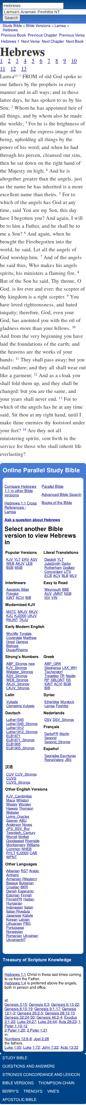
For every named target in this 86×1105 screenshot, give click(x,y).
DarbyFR (51, 734)
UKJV (32, 616)
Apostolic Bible (19, 1100)
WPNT (11, 857)
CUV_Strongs (26, 774)
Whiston (22, 800)
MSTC (11, 612)
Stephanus (52, 668)
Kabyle (27, 915)
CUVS (11, 778)
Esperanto (26, 891)
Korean (11, 919)
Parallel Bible (53, 486)
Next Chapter (53, 41)
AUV (48, 594)
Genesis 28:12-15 (60, 1013)
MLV (73, 576)
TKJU (23, 620)
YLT (17, 559)
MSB (18, 568)
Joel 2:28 (41, 1039)
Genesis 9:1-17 (47, 1009)
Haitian (28, 899)
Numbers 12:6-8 (18, 1039)
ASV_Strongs (16, 676)
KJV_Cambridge (19, 796)
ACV (56, 576)
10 (74, 60)
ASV (34, 559)
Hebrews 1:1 (15, 975)
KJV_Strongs (16, 668)
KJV (9, 559)
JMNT (58, 594)
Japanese (13, 915)
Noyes (27, 825)
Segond (50, 738)
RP (46, 680)
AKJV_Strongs (17, 684)
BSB (9, 568)
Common (13, 849)
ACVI (20, 598)
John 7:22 (50, 1047)
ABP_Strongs (16, 664)
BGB (67, 684)
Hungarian (14, 903)
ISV (47, 598)
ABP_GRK (52, 664)
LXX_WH (69, 668)
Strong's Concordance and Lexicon (41, 1075)
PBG (27, 923)
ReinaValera (54, 760)
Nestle (70, 676)
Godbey (69, 568)
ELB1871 (13, 736)
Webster (12, 812)
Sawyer (12, 820)
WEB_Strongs (17, 680)
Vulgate (12, 702)
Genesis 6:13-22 (65, 1005)
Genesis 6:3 (39, 1005)
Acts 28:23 (68, 1022)
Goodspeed (15, 841)
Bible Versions (38, 26)
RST (24, 871)
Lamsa (60, 26)
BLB (65, 576)
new (31, 664)
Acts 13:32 (69, 1047)
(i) (16, 75)
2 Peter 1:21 (37, 1030)
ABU (23, 820)
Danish (11, 891)
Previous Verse (72, 35)
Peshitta (62, 706)
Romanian (14, 936)
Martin (64, 734)
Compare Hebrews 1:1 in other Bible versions (20, 491)
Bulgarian (26, 883)
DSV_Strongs (63, 720)
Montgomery (16, 845)
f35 (68, 680)
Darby (66, 563)
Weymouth (52, 589)
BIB (28, 598)
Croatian (12, 887)
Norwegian (14, 932)
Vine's (53, 1091)
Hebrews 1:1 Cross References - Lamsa (21, 507)
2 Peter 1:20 (15, 1030)
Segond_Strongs (57, 742)
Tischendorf (53, 672)
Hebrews (10, 30)
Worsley (25, 804)
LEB (29, 563)
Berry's (10, 1091)
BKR (24, 887)
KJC (9, 616)
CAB (33, 853)
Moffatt (23, 837)
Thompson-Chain (56, 1083)
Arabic (34, 871)
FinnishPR (14, 899)
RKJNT (12, 620)
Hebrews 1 (10, 41)
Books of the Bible (57, 503)
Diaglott (50, 559)
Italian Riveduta (18, 911)
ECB (48, 576)
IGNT (10, 598)
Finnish (26, 895)
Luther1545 (15, 720)
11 (2, 68)
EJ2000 (22, 853)
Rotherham (53, 568)
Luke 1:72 (31, 1047)
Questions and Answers (28, 1066)
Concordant (53, 572)
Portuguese (15, 928)
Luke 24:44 (47, 1022)
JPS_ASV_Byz (18, 829)
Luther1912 (15, 728)
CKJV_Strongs (17, 688)
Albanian (13, 871)
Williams (33, 845)
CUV (10, 774)
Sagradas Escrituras (60, 756)
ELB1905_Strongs (20, 748)
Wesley (11, 804)
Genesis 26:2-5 (30, 1013)
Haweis (12, 808)
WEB (10, 563)
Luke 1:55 (13, 1047)
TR (62, 676)
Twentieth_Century (20, 833)
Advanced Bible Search (61, 495)
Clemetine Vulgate (20, 706)
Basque (12, 883)
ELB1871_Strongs (20, 740)
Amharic (12, 875)
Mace (10, 800)
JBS (68, 760)
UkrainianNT (16, 940)
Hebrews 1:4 (15, 983)
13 (24, 68)
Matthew (30, 638)
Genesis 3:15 (16, 1005)
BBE (65, 589)
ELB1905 (13, 744)
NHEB (27, 849)
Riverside (32, 841)
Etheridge (51, 702)
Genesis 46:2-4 (49, 1017)
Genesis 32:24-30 (20, 1017)
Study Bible (12, 26)
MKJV (22, 612)
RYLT (10, 853)
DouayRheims (17, 650)
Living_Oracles (17, 816)
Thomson (26, 808)
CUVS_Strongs (18, 782)
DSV (48, 720)
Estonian (13, 895)
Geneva (22, 642)
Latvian (24, 919)
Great (10, 642)
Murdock (67, 702)
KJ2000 (20, 616)
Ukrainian (30, 936)
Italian (28, 907)
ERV (25, 559)
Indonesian (14, 907)
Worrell (11, 837)
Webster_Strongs (19, 672)
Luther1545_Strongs (22, 724)
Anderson (13, 825)
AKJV (20, 563)
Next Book (75, 41)
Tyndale (25, 634)
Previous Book (13, 35)
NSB (67, 594)
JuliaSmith (52, 563)
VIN (54, 598)
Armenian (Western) (21, 879)
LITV (67, 572)
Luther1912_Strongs (22, 732)
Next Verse (30, 41)
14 (24, 429)
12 (13, 68)
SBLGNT (58, 680)
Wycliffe (12, 634)
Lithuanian (14, 923)
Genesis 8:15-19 (18, 1009)
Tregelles (51, 676)
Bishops (12, 646)
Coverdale (14, 638)
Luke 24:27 (26, 1022)
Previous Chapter (42, 35)
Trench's (33, 1091)
